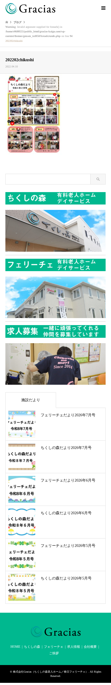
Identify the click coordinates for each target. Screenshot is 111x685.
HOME (15, 647)
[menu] (103, 8)
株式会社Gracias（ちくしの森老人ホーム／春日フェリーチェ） (50, 671)
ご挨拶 (54, 653)
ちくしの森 (32, 647)
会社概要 (90, 647)
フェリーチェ (53, 647)
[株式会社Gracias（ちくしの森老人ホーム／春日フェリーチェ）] (30, 8)
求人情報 (73, 647)
